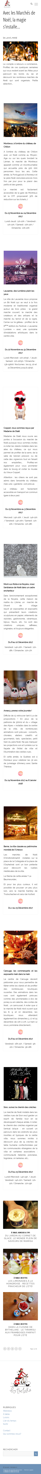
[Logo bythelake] (17, 4)
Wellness (7, 1411)
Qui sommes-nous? (12, 1434)
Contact (6, 1430)
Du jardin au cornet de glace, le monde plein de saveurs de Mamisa (20, 1238)
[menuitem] (30, 4)
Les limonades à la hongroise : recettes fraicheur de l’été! (20, 1284)
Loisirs (6, 1417)
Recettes (24, 1278)
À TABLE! (14, 1232)
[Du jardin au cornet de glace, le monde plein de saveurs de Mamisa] (20, 1215)
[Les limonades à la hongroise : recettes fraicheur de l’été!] (20, 1261)
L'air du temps (9, 1421)
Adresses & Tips (24, 1232)
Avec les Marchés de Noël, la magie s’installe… (19, 19)
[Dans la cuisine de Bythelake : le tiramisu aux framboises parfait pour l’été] (20, 1306)
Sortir (5, 1424)
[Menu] (35, 4)
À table (6, 1414)
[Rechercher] (30, 4)
